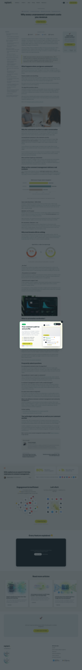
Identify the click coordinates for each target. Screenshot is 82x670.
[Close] (62, 322)
